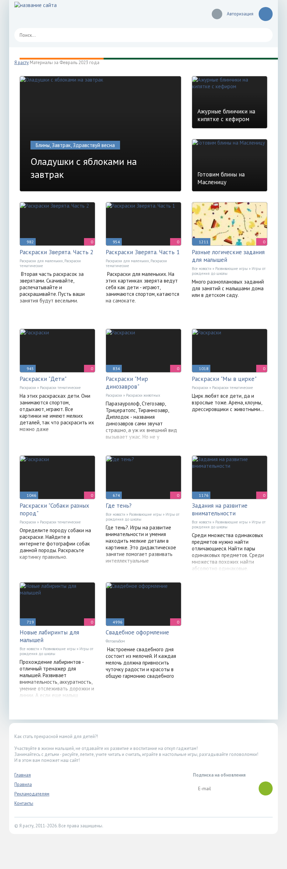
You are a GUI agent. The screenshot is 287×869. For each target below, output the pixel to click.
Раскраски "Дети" (43, 379)
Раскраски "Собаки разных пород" (54, 509)
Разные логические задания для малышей (228, 256)
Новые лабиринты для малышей (49, 636)
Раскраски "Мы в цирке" (224, 379)
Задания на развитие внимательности (219, 509)
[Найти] (264, 35)
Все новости (201, 268)
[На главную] (56, 14)
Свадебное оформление (137, 632)
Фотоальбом (115, 641)
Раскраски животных (143, 395)
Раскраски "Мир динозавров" (127, 382)
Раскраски (28, 387)
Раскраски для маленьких (41, 260)
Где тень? (119, 505)
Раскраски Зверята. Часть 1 (143, 252)
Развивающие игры (231, 268)
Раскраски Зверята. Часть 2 (56, 252)
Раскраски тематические (60, 387)
